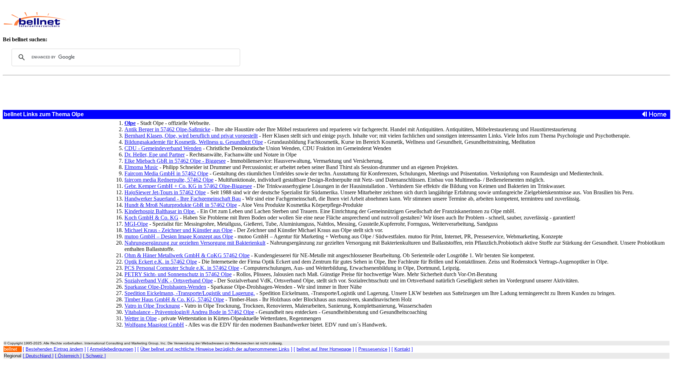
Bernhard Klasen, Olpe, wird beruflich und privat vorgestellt (191, 136)
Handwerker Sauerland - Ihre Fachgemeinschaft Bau (182, 199)
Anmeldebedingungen (111, 349)
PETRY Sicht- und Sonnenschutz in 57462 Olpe (178, 274)
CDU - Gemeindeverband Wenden (163, 148)
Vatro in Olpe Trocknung (152, 306)
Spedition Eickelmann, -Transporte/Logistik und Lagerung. (189, 293)
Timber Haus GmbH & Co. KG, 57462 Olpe (174, 299)
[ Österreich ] (68, 355)
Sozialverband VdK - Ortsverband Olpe (168, 281)
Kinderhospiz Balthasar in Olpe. (160, 211)
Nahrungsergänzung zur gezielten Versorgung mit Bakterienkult (194, 243)
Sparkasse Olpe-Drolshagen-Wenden (165, 287)
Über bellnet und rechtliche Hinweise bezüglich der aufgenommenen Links (215, 349)
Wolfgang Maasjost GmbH (154, 325)
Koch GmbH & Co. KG (151, 217)
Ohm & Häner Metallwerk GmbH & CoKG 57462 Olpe (187, 255)
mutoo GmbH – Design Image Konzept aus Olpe (178, 236)
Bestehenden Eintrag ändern (54, 349)
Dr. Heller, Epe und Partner (154, 155)
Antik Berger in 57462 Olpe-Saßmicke (167, 129)
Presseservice (372, 349)
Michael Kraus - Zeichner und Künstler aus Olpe (178, 230)
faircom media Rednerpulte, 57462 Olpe (168, 180)
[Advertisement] (264, 19)
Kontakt (402, 349)
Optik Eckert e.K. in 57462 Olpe (160, 262)
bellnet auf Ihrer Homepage (324, 349)
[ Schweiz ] (94, 355)
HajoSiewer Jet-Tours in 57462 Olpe (165, 192)
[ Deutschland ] (38, 355)
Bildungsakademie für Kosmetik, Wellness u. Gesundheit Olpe (193, 142)
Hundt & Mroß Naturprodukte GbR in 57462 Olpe (180, 205)
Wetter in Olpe (140, 318)
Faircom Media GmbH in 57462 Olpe (166, 173)
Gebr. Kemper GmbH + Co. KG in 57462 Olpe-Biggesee (188, 186)
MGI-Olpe (136, 224)
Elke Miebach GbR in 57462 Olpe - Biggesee (175, 161)
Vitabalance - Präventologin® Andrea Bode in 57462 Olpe (189, 312)
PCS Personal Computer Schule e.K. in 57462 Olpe (181, 268)
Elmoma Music (141, 167)
